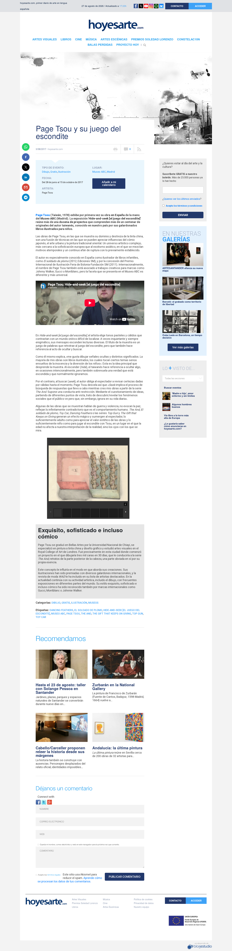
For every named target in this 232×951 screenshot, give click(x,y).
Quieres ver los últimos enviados (182, 198)
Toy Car (41, 617)
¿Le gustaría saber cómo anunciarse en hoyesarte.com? (175, 426)
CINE (78, 39)
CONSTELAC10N (188, 39)
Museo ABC (99, 171)
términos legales (53, 875)
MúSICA (91, 39)
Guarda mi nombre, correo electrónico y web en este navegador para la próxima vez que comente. (79, 845)
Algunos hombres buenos (182, 405)
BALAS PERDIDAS (100, 45)
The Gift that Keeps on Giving (111, 613)
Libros (75, 906)
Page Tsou (43, 215)
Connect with (46, 796)
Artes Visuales (79, 899)
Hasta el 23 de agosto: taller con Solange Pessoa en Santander (61, 688)
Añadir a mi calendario (109, 183)
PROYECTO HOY (127, 45)
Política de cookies (143, 899)
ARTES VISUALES (44, 39)
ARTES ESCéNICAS (114, 39)
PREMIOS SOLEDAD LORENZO (152, 39)
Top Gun (137, 613)
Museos (93, 602)
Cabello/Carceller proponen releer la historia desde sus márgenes (60, 751)
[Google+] (49, 802)
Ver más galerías (183, 347)
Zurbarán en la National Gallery (113, 686)
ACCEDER (200, 6)
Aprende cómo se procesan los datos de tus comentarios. (70, 879)
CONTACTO (177, 6)
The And (86, 613)
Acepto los (49, 875)
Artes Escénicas (111, 906)
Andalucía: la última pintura (117, 747)
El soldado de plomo (88, 610)
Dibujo (45, 171)
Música (106, 899)
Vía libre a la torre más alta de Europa (176, 416)
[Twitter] (43, 802)
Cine (105, 903)
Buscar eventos (172, 387)
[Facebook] (38, 802)
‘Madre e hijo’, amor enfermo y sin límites (183, 394)
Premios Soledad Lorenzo (85, 903)
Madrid (111, 171)
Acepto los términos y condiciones (184, 206)
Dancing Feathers (61, 610)
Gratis (53, 171)
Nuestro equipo (141, 906)
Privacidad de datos (144, 903)
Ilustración (64, 171)
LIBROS (66, 39)
